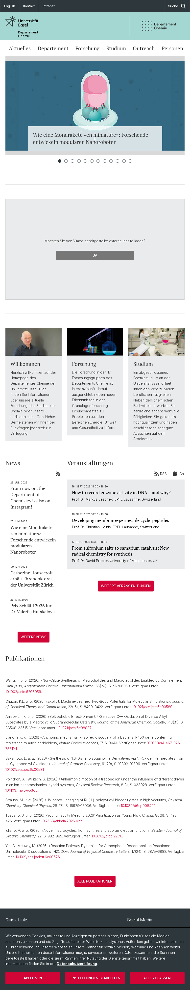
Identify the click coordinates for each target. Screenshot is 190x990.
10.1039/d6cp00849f (138, 805)
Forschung (87, 48)
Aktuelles (20, 48)
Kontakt (29, 6)
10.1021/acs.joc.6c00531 (24, 769)
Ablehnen (33, 978)
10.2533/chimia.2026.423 (61, 821)
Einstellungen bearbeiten (95, 978)
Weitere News (34, 637)
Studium (116, 48)
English (9, 6)
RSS (163, 474)
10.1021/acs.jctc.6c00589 (152, 707)
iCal (182, 474)
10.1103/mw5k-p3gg (21, 790)
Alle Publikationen (95, 881)
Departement (53, 48)
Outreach (144, 48)
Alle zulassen (157, 978)
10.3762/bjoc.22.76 (107, 836)
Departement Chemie (28, 34)
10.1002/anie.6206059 (23, 692)
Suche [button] (173, 6)
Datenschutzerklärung (77, 964)
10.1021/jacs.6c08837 (74, 728)
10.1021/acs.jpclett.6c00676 (38, 857)
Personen (172, 48)
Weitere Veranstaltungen (126, 586)
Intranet (49, 6)
